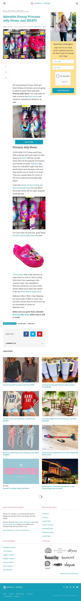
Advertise (26, 530)
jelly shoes (22, 158)
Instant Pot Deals (48, 525)
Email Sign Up (20, 594)
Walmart (34, 163)
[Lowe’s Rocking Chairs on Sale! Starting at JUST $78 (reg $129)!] (60, 403)
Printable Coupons (29, 522)
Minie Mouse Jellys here (30, 291)
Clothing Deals (22, 323)
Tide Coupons (7, 551)
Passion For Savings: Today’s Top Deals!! (16, 488)
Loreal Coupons (8, 562)
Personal (6, 485)
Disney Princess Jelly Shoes (24, 235)
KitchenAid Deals (47, 529)
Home (4, 10)
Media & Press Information (69, 574)
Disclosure (30, 594)
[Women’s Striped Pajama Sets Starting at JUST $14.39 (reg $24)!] (21, 437)
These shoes (18, 274)
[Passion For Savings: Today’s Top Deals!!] (21, 471)
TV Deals (45, 517)
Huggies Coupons (8, 555)
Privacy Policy (8, 596)
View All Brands (8, 570)
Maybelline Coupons (9, 547)
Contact (11, 594)
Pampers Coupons (9, 558)
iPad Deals (45, 514)
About (4, 594)
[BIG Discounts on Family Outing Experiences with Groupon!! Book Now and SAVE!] (60, 471)
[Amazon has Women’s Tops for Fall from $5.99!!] (21, 369)
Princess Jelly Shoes (21, 314)
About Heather (8, 530)
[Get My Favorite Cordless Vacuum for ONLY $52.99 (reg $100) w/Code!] (60, 437)
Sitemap (16, 596)
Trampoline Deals (47, 532)
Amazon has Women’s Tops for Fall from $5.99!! (18, 385)
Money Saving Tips (9, 524)
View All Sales (46, 536)
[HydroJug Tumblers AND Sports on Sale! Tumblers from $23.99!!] (60, 369)
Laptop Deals (46, 521)
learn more (38, 27)
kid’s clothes (33, 96)
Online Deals (11, 10)
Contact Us (17, 530)
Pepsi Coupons (8, 566)
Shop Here (29, 142)
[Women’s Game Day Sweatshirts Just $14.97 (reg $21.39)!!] (21, 403)
